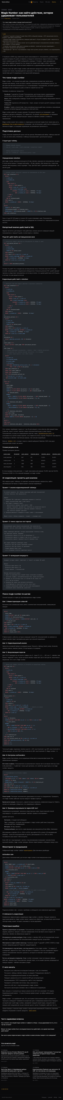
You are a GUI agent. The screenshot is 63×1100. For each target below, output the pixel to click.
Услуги (41, 2)
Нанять (54, 2)
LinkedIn (50, 1097)
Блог (30, 2)
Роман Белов (7, 18)
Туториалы (4, 9)
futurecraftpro (6, 2)
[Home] (31, 2)
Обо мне (47, 2)
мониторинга (28, 850)
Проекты (35, 2)
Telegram (44, 1097)
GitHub (55, 1097)
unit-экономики (44, 114)
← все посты (4, 1089)
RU (60, 2)
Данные (10, 9)
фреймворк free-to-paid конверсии (13, 124)
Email (60, 1097)
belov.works (32, 1010)
